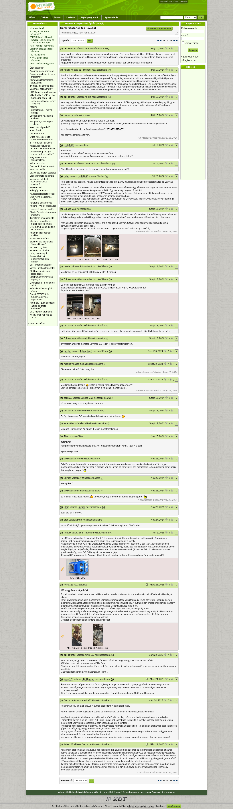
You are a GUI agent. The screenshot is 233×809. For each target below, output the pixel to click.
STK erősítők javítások (41, 143)
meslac (67, 266)
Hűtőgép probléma (39, 190)
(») (107, 48)
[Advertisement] (194, 124)
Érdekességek (37, 68)
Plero (66, 436)
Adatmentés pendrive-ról (42, 71)
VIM (66, 458)
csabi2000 (69, 145)
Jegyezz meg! (192, 43)
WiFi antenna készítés (41, 265)
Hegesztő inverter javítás (42, 209)
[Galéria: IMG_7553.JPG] (92, 256)
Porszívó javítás (37, 169)
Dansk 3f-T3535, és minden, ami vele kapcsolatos (39, 297)
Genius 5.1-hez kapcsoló (42, 166)
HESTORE (174, 1)
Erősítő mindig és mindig (42, 176)
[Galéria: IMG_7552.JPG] (110, 256)
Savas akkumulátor (39, 238)
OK (201, 17)
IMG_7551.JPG (74, 259)
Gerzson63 (69, 700)
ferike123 (68, 584)
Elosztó (155, 792)
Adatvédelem (86, 792)
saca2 (75, 32)
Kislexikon (183, 1)
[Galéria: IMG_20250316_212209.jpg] (98, 645)
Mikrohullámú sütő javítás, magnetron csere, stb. (43, 96)
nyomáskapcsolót (107, 464)
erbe (87, 48)
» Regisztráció (188, 60)
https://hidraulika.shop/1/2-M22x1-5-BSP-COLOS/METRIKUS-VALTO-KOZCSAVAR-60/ (103, 287)
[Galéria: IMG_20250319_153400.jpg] (77, 645)
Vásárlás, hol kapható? (41, 89)
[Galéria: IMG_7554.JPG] (74, 315)
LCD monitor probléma (41, 311)
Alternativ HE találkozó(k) (42, 303)
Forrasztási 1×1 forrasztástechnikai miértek (39, 259)
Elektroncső (36, 187)
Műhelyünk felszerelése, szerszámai (42, 81)
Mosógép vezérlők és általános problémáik (41, 222)
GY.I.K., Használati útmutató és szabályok (115, 792)
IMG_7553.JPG (92, 259)
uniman (67, 478)
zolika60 (68, 398)
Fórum (57, 17)
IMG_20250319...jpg (76, 648)
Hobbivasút (164, 1)
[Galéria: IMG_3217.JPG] (77, 575)
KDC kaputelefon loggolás (43, 92)
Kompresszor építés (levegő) (78, 27)
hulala (67, 70)
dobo (66, 176)
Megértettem (174, 806)
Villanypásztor (37, 133)
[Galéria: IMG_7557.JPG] (92, 315)
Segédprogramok (89, 17)
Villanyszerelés (37, 163)
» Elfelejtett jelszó (190, 56)
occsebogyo (70, 115)
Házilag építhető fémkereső (38, 307)
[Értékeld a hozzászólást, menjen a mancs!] (166, 48)
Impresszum (144, 792)
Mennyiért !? (67, 483)
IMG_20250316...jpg (98, 648)
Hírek (32, 17)
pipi (66, 325)
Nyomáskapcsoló (69, 451)
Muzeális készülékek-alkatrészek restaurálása (42, 147)
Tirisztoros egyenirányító (42, 218)
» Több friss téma (36, 323)
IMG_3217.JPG (77, 578)
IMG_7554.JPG (74, 318)
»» (91, 781)
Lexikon (70, 17)
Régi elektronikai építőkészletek (38, 158)
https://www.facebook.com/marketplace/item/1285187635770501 (93, 129)
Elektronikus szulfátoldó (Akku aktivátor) (41, 243)
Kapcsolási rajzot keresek (42, 194)
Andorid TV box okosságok (43, 206)
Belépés (193, 50)
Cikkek (44, 17)
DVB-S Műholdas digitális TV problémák (42, 228)
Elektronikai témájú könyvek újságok (39, 251)
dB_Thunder (70, 48)
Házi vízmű (35, 130)
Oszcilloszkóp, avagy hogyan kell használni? (42, 153)
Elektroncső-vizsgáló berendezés (40, 272)
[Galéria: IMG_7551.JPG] (74, 256)
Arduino (33, 107)
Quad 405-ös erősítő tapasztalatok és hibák (41, 138)
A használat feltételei (68, 792)
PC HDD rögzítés (38, 247)
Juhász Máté (70, 209)
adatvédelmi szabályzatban (140, 806)
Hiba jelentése (168, 792)
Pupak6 (68, 532)
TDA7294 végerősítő (40, 127)
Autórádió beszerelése (41, 203)
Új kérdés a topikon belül (159, 28)
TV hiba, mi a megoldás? (42, 86)
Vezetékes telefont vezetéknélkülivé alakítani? (39, 182)
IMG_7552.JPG (110, 259)
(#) (61, 48)
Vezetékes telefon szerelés (43, 173)
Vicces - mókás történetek (42, 268)
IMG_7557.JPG (92, 318)
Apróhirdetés (111, 17)
